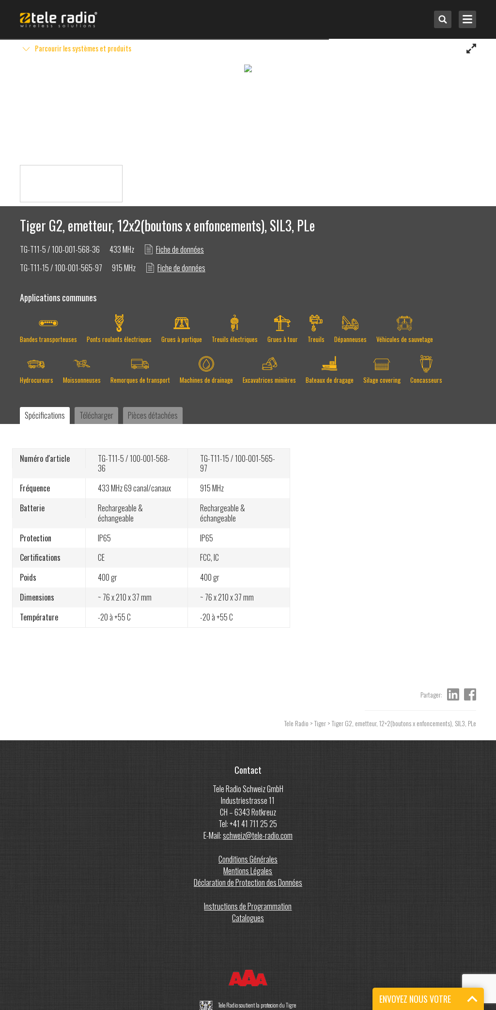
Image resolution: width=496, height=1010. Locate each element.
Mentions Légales (247, 871)
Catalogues (248, 918)
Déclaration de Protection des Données (248, 882)
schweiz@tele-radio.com (258, 835)
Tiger (320, 723)
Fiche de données (180, 249)
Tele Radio (296, 723)
